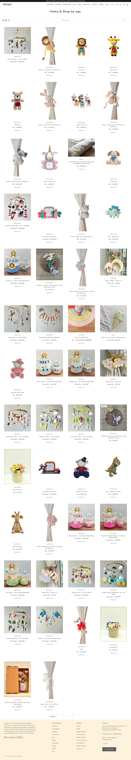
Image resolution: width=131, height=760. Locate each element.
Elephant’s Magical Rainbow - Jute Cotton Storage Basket (113, 536)
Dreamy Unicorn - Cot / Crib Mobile (81, 592)
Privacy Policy (81, 734)
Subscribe (109, 749)
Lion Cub (81, 70)
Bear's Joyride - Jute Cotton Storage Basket (49, 381)
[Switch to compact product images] (8, 20)
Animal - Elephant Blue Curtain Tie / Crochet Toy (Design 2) (81, 292)
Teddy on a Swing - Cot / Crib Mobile (49, 436)
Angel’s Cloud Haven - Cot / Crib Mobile (17, 436)
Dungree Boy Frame (81, 491)
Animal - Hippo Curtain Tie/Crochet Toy (81, 236)
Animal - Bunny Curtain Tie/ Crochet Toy (49, 125)
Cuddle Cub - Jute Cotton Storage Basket (17, 280)
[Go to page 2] (78, 715)
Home (79, 4)
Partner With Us (81, 746)
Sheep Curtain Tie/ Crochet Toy (49, 704)
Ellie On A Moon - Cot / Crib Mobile (18, 59)
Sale (112, 4)
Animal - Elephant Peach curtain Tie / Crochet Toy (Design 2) (49, 547)
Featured (50, 4)
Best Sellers (56, 729)
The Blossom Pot (17, 490)
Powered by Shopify (18, 756)
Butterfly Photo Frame (49, 236)
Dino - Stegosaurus (113, 236)
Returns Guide (81, 737)
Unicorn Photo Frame (49, 181)
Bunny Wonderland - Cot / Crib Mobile (17, 638)
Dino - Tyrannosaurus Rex (113, 491)
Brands (101, 4)
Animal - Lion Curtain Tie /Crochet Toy (49, 70)
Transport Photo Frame (49, 491)
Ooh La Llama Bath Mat (81, 337)
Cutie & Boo (81, 334)
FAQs (78, 729)
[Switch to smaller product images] (6, 20)
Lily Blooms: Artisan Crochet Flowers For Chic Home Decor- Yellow (113, 437)
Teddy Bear (17, 125)
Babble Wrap (18, 56)
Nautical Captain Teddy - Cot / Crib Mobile (17, 225)
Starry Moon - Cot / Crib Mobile (17, 337)
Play (74, 4)
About (78, 726)
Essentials (86, 4)
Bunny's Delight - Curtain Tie (113, 280)
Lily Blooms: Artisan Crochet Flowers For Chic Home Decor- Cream (49, 286)
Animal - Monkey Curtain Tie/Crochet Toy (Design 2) (113, 125)
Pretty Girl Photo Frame (17, 392)
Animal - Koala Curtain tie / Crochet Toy (17, 181)
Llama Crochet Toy (81, 125)
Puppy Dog (113, 181)
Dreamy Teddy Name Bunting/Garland (49, 337)
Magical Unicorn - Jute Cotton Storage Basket (81, 536)
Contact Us (80, 749)
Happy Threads (49, 282)
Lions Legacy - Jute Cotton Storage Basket (17, 592)
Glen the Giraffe (17, 546)
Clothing (58, 4)
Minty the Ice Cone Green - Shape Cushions (113, 337)
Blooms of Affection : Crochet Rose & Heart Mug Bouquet (17, 703)
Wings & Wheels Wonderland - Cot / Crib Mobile (113, 593)
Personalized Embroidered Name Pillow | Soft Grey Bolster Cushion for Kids (81, 162)
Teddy (81, 649)
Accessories (67, 4)
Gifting (94, 4)
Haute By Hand (49, 67)
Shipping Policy (81, 732)
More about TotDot (13, 737)
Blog (107, 4)
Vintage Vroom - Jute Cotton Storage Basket (81, 381)
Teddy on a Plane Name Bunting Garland (49, 638)
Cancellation (80, 743)
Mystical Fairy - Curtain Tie (49, 592)
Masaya (81, 159)
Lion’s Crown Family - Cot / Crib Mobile (81, 436)
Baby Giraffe (113, 70)
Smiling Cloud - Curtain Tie (113, 381)
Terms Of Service (82, 740)
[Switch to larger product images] (3, 20)
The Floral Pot (113, 647)
